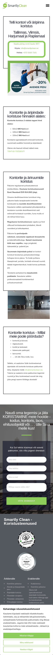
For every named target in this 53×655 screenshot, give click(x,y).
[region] (26, 630)
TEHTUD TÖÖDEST (15, 151)
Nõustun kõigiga (26, 635)
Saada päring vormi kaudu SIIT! (26, 44)
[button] (47, 5)
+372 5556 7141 (30, 53)
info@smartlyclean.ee (29, 48)
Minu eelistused (26, 642)
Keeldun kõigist (26, 649)
